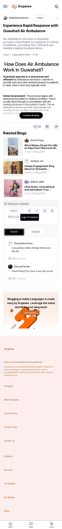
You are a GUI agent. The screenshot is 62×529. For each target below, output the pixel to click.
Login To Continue (30, 217)
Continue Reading (31, 115)
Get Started (30, 312)
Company (8, 386)
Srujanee (9, 348)
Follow (40, 18)
